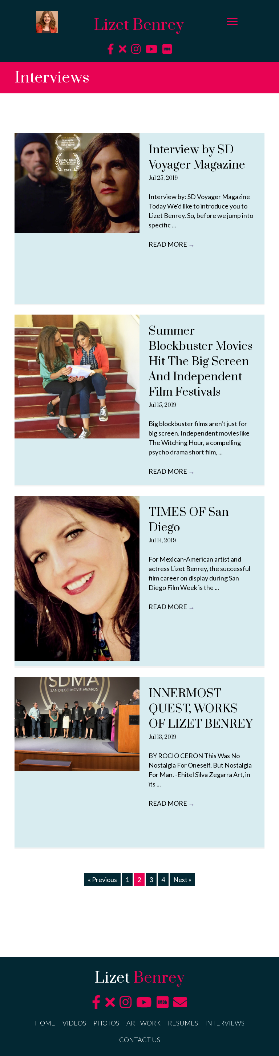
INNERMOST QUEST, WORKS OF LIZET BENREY (200, 709)
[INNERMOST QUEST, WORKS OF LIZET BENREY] (77, 724)
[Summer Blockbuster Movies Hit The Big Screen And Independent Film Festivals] (77, 376)
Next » (182, 879)
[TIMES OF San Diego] (77, 578)
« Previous (102, 879)
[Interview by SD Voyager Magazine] (77, 183)
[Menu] (232, 22)
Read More (172, 244)
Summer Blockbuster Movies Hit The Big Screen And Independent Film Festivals (200, 362)
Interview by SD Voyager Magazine (197, 157)
